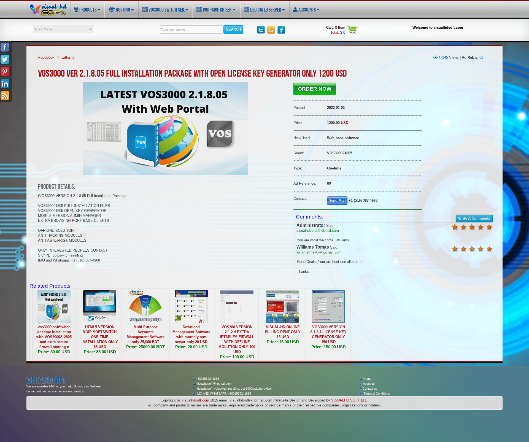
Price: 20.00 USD (191, 346)
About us (368, 383)
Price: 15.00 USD (283, 341)
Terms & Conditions (376, 393)
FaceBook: (48, 57)
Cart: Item (335, 27)
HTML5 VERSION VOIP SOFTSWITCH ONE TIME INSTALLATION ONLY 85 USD (100, 337)
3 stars (472, 227)
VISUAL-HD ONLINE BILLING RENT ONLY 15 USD (283, 332)
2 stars (480, 227)
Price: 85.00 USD (100, 351)
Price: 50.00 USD (54, 351)
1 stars (489, 227)
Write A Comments (474, 218)
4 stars (463, 227)
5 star (454, 227)
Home (367, 378)
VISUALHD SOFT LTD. (349, 400)
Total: (337, 32)
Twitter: (67, 57)
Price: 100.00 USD (237, 356)
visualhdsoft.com (195, 400)
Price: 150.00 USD (328, 346)
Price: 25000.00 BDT (145, 346)
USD (344, 123)
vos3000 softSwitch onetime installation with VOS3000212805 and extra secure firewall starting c (54, 337)
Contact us (369, 388)
